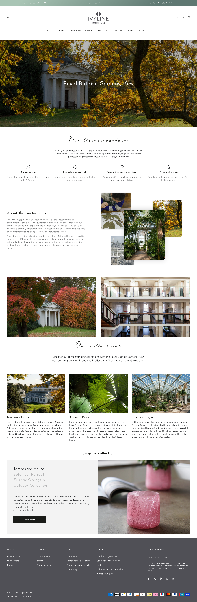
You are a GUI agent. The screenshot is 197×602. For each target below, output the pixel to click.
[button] (8, 17)
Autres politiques (105, 573)
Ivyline (15, 593)
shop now (29, 519)
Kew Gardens (13, 560)
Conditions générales (107, 556)
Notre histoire (13, 556)
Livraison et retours (46, 556)
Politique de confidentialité (110, 569)
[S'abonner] (188, 557)
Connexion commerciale (78, 565)
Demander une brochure (78, 560)
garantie (41, 560)
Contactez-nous (44, 565)
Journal (10, 565)
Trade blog (72, 569)
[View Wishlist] (182, 17)
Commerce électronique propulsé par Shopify (23, 596)
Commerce (72, 556)
